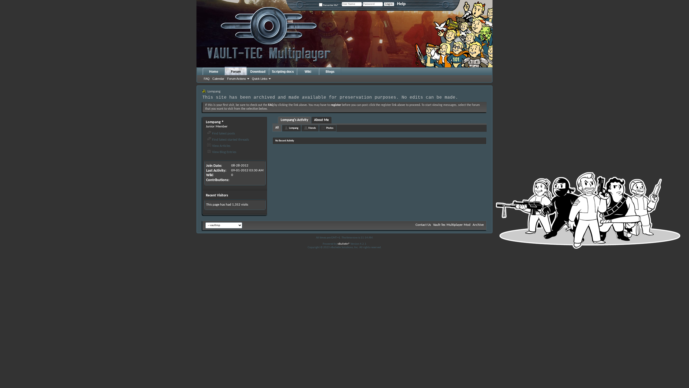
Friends (312, 128)
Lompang (293, 128)
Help (401, 3)
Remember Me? (330, 5)
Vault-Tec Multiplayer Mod (451, 225)
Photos (329, 128)
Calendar (218, 78)
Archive (478, 225)
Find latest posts (223, 133)
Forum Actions (236, 78)
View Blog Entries (223, 152)
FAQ (207, 78)
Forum (236, 72)
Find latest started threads (230, 139)
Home (213, 72)
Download (257, 72)
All (277, 127)
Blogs (330, 72)
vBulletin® (344, 243)
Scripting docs (283, 72)
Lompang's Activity (294, 120)
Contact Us (423, 225)
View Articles (220, 146)
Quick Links (260, 78)
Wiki (308, 72)
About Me (321, 120)
